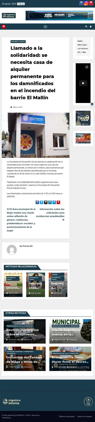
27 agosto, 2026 (14, 367)
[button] (86, 26)
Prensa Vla (28, 246)
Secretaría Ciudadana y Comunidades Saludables (20, 352)
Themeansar (6, 418)
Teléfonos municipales (67, 416)
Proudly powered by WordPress (13, 415)
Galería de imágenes (84, 416)
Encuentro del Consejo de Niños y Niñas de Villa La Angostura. (24, 361)
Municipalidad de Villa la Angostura (20, 326)
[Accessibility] (88, 401)
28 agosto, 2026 (14, 339)
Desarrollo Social (18, 41)
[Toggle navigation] (45, 26)
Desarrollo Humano (56, 273)
